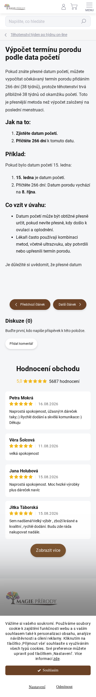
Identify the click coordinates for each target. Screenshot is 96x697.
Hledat (84, 21)
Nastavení (37, 687)
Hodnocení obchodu (48, 369)
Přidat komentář (21, 344)
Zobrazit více (48, 550)
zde (56, 659)
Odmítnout (64, 687)
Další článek (67, 304)
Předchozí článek (32, 304)
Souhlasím (50, 670)
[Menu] (89, 6)
